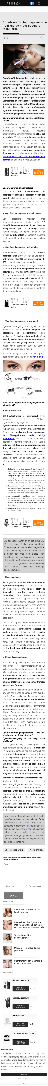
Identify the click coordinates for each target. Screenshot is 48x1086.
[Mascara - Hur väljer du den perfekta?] (7, 951)
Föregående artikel (14, 850)
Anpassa (24, 1083)
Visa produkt (38, 172)
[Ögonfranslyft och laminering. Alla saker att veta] (7, 964)
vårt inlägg (38, 357)
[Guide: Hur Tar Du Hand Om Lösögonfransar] (7, 913)
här (29, 829)
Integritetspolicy (7, 1049)
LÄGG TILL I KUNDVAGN (20, 989)
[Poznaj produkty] (4, 3)
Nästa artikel (36, 850)
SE (32, 3)
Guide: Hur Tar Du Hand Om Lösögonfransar (27, 910)
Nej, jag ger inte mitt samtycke (24, 1078)
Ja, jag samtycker (24, 1074)
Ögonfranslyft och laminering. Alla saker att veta (28, 962)
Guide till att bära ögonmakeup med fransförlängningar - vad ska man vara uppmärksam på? (29, 925)
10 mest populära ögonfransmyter (22, 936)
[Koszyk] (39, 3)
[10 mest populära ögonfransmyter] (7, 938)
